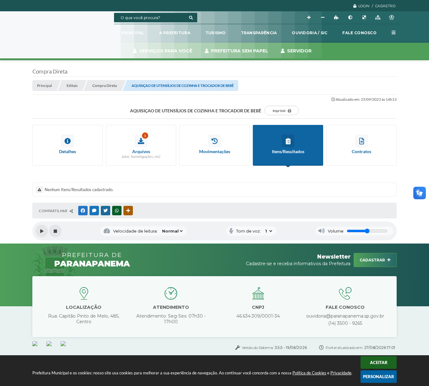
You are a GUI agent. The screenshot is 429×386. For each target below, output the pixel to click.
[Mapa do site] (378, 17)
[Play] (41, 231)
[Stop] (55, 231)
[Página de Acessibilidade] (391, 17)
